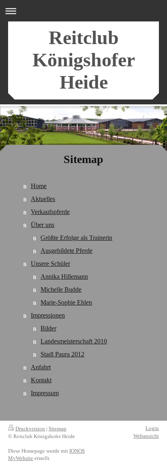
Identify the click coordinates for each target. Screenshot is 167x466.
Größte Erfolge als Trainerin (76, 237)
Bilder (48, 328)
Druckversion (30, 429)
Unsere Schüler (50, 263)
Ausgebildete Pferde (66, 250)
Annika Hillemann (64, 276)
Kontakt (41, 380)
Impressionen (48, 315)
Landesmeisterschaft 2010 (74, 341)
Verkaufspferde (50, 211)
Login (152, 428)
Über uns (42, 224)
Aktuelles (43, 198)
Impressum (45, 393)
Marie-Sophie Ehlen (66, 302)
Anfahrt (41, 367)
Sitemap (57, 429)
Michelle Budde (61, 289)
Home (39, 185)
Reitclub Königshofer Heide (83, 60)
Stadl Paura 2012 (62, 354)
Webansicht (146, 436)
